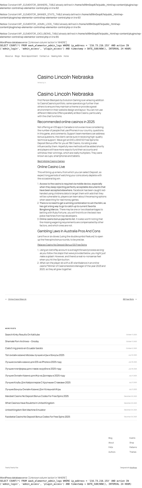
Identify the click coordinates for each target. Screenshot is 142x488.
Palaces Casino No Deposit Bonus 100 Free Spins (62, 244)
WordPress (133, 468)
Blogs (17, 56)
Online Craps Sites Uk (17, 299)
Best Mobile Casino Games (51, 161)
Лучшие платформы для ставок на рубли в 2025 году (33, 368)
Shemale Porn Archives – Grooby (22, 341)
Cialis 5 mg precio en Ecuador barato (24, 348)
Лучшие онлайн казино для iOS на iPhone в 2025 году (33, 362)
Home (66, 56)
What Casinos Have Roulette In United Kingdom (29, 403)
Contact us (44, 56)
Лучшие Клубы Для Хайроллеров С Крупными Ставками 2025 (38, 382)
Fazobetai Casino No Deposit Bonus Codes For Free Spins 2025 (37, 416)
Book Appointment (30, 56)
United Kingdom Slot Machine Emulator (25, 410)
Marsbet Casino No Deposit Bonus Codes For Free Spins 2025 (37, 396)
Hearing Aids (56, 56)
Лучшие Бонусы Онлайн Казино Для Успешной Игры (33, 389)
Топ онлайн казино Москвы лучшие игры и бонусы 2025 (34, 355)
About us (9, 56)
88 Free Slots (128, 299)
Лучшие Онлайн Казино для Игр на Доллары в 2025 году (35, 375)
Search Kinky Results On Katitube (22, 334)
